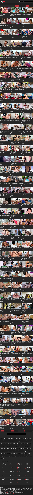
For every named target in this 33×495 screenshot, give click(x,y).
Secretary (25, 453)
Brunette (11, 443)
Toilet (16, 456)
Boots (27, 441)
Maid (4, 451)
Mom (19, 451)
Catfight (24, 443)
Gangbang (17, 446)
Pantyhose (8, 453)
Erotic (10, 446)
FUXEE (2, 467)
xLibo (10, 463)
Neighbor (23, 451)
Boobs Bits (19, 479)
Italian (30, 448)
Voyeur (27, 456)
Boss (29, 441)
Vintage (24, 456)
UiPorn (1, 365)
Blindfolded (13, 441)
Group (17, 448)
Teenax (27, 472)
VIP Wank (3, 471)
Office (25, 451)
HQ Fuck (3, 1)
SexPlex (1, 91)
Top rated (9, 430)
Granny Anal (14, 448)
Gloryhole (28, 446)
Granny (11, 448)
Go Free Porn (11, 467)
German (23, 446)
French (14, 446)
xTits (11, 91)
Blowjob (20, 441)
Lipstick (2, 451)
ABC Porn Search (20, 464)
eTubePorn (19, 471)
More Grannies (4, 476)
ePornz (3, 475)
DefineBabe (23, 290)
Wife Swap (2, 458)
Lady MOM (19, 478)
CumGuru (3, 463)
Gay (20, 446)
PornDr (12, 26)
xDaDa (27, 475)
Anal (14, 438)
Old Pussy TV (19, 467)
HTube (27, 478)
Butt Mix (27, 464)
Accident (5, 438)
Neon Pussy (3, 478)
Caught (27, 443)
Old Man (30, 451)
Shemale (29, 453)
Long (16, 430)
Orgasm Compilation (3, 453)
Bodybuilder (23, 441)
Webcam (30, 456)
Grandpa (8, 448)
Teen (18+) (2, 456)
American (12, 438)
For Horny (27, 471)
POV (16, 453)
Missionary (14, 451)
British (8, 443)
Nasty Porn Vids (4, 464)
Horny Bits (27, 463)
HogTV (23, 238)
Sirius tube (3, 479)
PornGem (12, 37)
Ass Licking (24, 438)
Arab (17, 438)
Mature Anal (10, 451)
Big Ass (2, 441)
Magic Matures (12, 472)
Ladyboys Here (28, 468)
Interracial (27, 448)
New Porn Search (4, 472)
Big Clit (5, 441)
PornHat (23, 26)
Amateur (9, 438)
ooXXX (1, 344)
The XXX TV (11, 478)
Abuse (13, 493)
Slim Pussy (19, 482)
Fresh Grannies (12, 475)
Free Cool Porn (12, 479)
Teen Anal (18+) (6, 456)
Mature (7, 451)
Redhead (22, 453)
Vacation (21, 456)
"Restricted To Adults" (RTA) (9, 492)
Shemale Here (20, 476)
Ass (21, 438)
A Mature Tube (20, 463)
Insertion (24, 448)
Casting (21, 443)
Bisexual (8, 441)
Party (11, 453)
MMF (17, 451)
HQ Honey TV (11, 482)
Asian (19, 438)
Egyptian (7, 446)
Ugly (18, 456)
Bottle (1, 443)
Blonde (17, 441)
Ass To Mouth (29, 438)
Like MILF (19, 475)
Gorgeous (2, 448)
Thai (9, 456)
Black (10, 441)
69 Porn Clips (28, 467)
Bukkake (14, 443)
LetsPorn (1, 101)
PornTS (27, 482)
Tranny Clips (3, 468)
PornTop (12, 355)
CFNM (30, 443)
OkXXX (23, 80)
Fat (12, 446)
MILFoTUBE (27, 479)
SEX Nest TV (3, 482)
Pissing (14, 453)
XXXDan (1, 164)
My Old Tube (19, 468)
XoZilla (12, 49)
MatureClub (1, 301)
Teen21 (12, 345)
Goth (5, 448)
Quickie (19, 453)
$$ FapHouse (12, 385)
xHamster (23, 16)
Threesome (13, 456)
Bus (17, 443)
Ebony (4, 446)
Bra (3, 443)
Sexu (22, 48)
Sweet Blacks (11, 464)
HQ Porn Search (12, 471)
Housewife (20, 448)
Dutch (1, 446)
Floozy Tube (11, 468)
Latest (5, 430)
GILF (25, 446)
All (12, 430)
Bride (6, 443)
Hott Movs (19, 472)
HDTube (12, 195)
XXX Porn (27, 476)
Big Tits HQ (11, 476)
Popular (2, 430)
